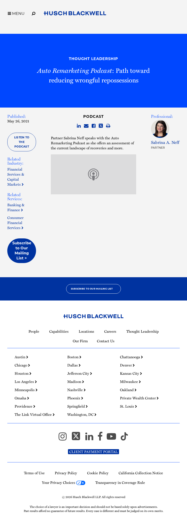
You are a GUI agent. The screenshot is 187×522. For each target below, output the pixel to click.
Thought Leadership (93, 59)
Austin (20, 356)
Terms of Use (34, 472)
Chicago (21, 365)
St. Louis (127, 406)
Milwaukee (129, 381)
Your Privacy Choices (59, 482)
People (34, 331)
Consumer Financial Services (15, 222)
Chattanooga (130, 356)
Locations (86, 331)
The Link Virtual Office (34, 414)
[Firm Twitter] (78, 438)
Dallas (73, 365)
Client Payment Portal (93, 451)
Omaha (21, 398)
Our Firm (80, 340)
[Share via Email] (86, 126)
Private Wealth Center (138, 398)
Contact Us (105, 340)
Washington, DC (80, 414)
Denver (126, 365)
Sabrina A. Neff (165, 142)
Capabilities (59, 331)
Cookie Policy (98, 472)
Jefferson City (78, 373)
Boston (73, 356)
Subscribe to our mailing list (92, 288)
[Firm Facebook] (102, 438)
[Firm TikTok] (124, 438)
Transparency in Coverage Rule (120, 482)
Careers (110, 331)
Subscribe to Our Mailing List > (21, 250)
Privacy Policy (66, 472)
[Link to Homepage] (75, 14)
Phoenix (74, 398)
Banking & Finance (15, 207)
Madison (74, 381)
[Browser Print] (108, 126)
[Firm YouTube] (113, 438)
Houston (22, 373)
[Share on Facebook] (94, 126)
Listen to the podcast (21, 142)
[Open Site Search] (33, 13)
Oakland (127, 389)
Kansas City (130, 373)
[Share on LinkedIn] (79, 126)
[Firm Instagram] (65, 438)
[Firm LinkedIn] (91, 438)
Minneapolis (25, 389)
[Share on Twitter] (101, 126)
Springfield (76, 406)
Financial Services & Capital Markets (15, 176)
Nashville (75, 389)
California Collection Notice (141, 472)
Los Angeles (25, 381)
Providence (24, 406)
